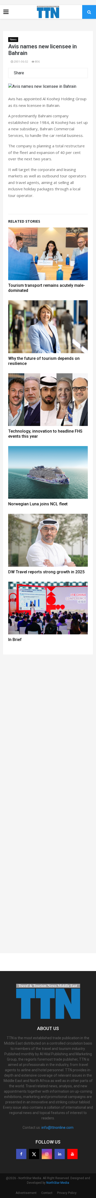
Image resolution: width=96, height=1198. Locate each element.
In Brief (15, 639)
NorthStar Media (57, 1183)
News (13, 39)
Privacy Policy (67, 1193)
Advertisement (26, 1193)
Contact (46, 1193)
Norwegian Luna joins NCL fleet (38, 504)
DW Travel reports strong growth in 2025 (46, 571)
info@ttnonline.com (57, 1127)
